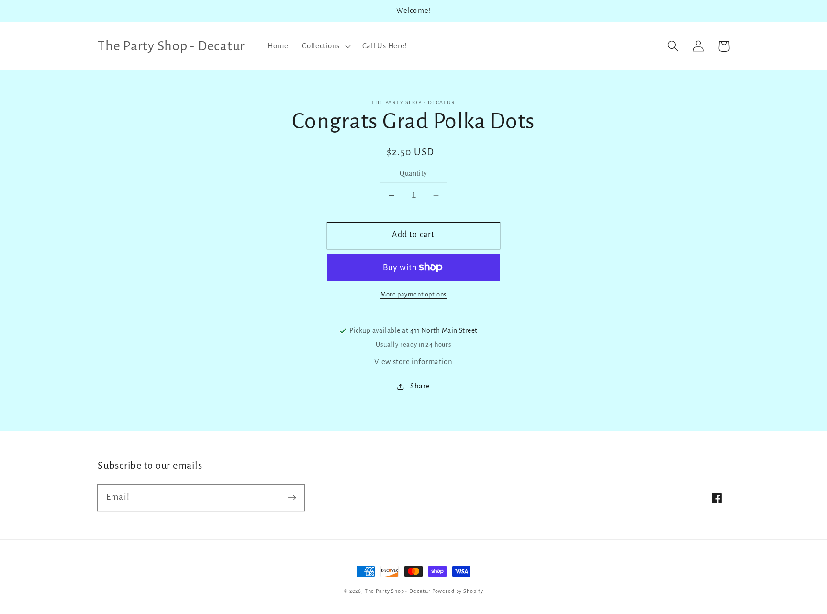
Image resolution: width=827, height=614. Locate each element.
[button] (325, 46)
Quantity (413, 173)
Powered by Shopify (457, 591)
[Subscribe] (291, 497)
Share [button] (420, 386)
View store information (413, 361)
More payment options (413, 294)
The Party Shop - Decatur (398, 591)
